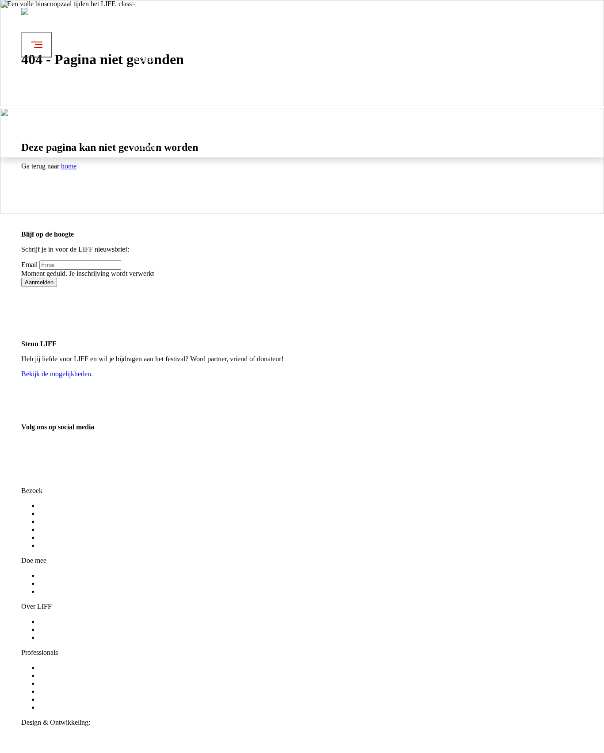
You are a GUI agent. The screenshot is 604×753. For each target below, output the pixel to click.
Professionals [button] (152, 126)
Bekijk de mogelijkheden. (57, 374)
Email (29, 264)
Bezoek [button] (144, 58)
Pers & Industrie (61, 675)
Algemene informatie (68, 621)
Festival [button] (145, 23)
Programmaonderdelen (70, 513)
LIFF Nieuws (58, 629)
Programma (55, 505)
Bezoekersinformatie (67, 521)
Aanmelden (39, 282)
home (68, 166)
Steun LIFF (55, 667)
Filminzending (59, 691)
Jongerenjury (57, 583)
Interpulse (105, 722)
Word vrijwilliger (63, 575)
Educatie (51, 683)
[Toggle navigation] (36, 44)
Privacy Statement (64, 545)
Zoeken (144, 146)
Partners (50, 699)
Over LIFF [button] (149, 94)
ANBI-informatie (63, 707)
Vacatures (52, 591)
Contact (50, 637)
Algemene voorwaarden (72, 537)
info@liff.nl (37, 482)
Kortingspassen (60, 529)
